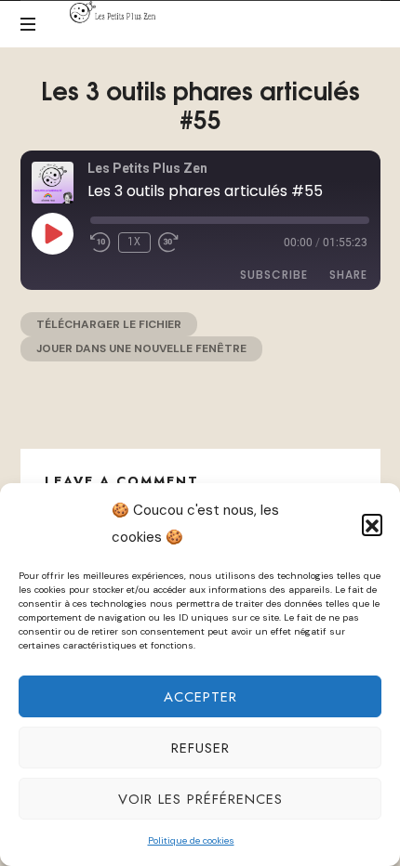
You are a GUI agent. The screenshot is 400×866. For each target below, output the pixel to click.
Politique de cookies (191, 840)
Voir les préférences (200, 799)
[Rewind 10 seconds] (100, 242)
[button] (372, 524)
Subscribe (274, 274)
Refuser (200, 748)
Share (348, 274)
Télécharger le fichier (108, 324)
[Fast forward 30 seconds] (168, 242)
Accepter (200, 697)
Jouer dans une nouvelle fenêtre (141, 348)
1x (134, 241)
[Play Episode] (52, 233)
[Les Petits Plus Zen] (116, 12)
